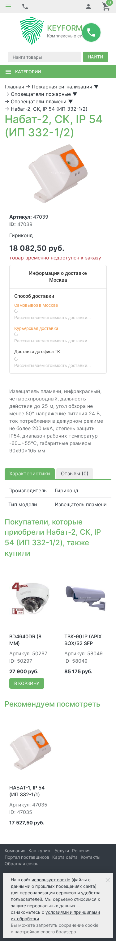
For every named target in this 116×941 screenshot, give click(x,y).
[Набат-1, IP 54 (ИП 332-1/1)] (30, 749)
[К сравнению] (37, 569)
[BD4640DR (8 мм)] (30, 598)
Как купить (40, 850)
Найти (95, 56)
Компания (15, 850)
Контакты (91, 857)
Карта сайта (65, 857)
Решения (81, 850)
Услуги (62, 850)
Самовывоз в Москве (36, 305)
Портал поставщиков (27, 857)
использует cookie (51, 879)
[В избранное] (47, 569)
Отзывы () (74, 473)
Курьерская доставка (36, 328)
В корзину (26, 683)
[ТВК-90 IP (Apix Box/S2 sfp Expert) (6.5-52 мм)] (85, 598)
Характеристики (29, 473)
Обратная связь (21, 863)
